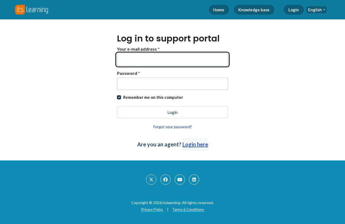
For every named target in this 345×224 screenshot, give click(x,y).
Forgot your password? (172, 126)
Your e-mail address (138, 48)
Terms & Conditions (188, 209)
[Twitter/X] (151, 179)
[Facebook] (165, 179)
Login (293, 9)
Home (218, 9)
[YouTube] (180, 179)
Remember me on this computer (153, 97)
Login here (195, 144)
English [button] (315, 9)
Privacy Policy (152, 209)
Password (128, 73)
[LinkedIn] (194, 179)
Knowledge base (254, 9)
